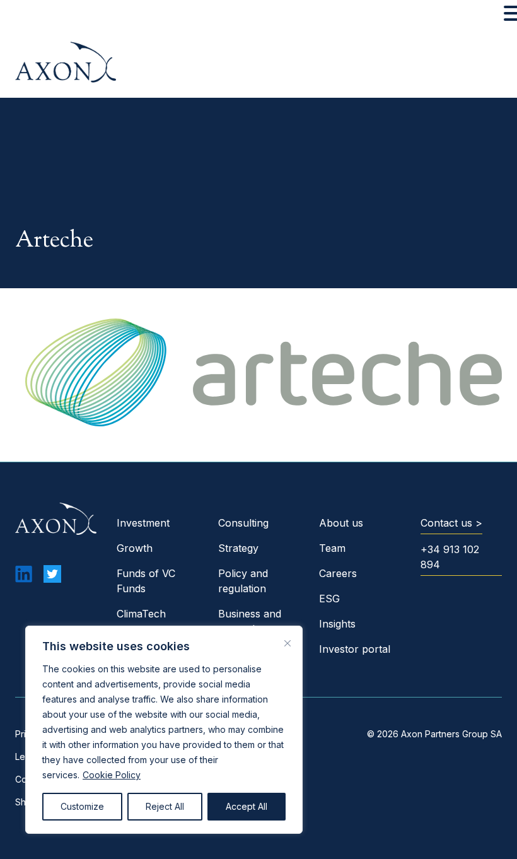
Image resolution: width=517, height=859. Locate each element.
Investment (143, 523)
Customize (82, 806)
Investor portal (354, 649)
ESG (329, 598)
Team (332, 548)
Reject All (165, 806)
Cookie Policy (112, 774)
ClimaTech (141, 613)
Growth (135, 548)
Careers (338, 573)
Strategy (238, 548)
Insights (337, 623)
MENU (28, 15)
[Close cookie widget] (287, 643)
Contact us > (451, 523)
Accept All (246, 806)
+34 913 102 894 (450, 557)
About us (341, 523)
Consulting (243, 523)
